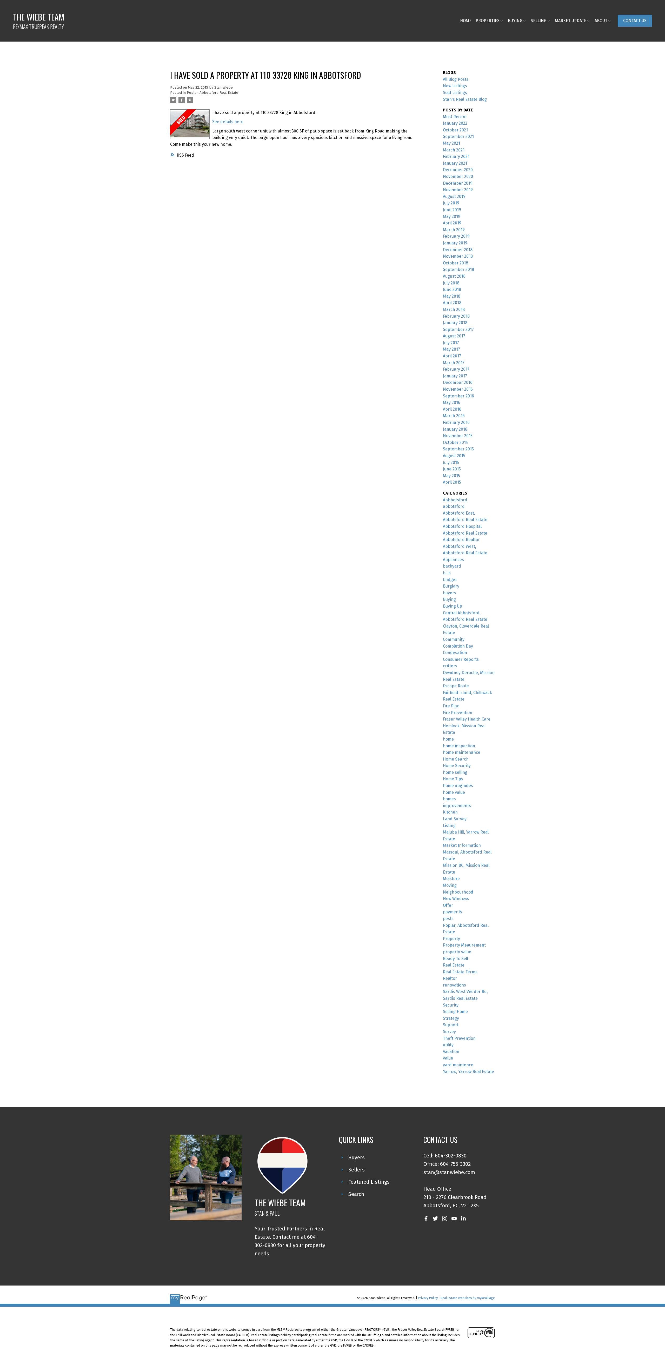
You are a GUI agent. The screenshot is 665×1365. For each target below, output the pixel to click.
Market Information (462, 845)
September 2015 (458, 449)
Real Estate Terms (460, 971)
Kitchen (450, 812)
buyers (449, 592)
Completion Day (458, 646)
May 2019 (451, 216)
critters (450, 665)
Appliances (453, 559)
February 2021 (456, 156)
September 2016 (458, 396)
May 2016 (451, 402)
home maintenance (461, 752)
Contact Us (635, 20)
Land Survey (455, 818)
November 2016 (458, 389)
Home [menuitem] (465, 20)
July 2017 (451, 342)
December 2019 (458, 183)
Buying (449, 599)
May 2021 (451, 143)
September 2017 (458, 329)
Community (453, 639)
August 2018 (454, 276)
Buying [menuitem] (515, 20)
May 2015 (451, 475)
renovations (454, 985)
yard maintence (458, 1064)
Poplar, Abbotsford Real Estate (212, 93)
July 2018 (451, 283)
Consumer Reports (461, 659)
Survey (449, 1031)
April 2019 (452, 223)
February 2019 (456, 236)
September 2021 (458, 136)
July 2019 (451, 203)
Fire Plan (451, 705)
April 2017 (452, 356)
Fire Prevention (457, 712)
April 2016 (452, 409)
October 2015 (455, 442)
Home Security (457, 765)
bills (447, 572)
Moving (450, 885)
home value (454, 792)
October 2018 (455, 263)
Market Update (570, 20)
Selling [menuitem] (539, 20)
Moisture (451, 878)
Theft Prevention (459, 1038)
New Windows (456, 898)
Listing (449, 825)
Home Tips (453, 778)
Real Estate (453, 965)
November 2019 (458, 189)
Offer (448, 905)
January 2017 (455, 376)
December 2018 (458, 249)
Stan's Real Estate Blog (465, 99)
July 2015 (451, 462)
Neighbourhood (458, 892)
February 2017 (456, 369)
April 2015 (452, 482)
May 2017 (451, 349)
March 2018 (454, 309)
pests (448, 918)
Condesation (455, 652)
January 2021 (455, 163)
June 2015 (452, 469)
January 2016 (455, 429)
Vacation (451, 1051)
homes (449, 798)
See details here (227, 121)
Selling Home (455, 1011)
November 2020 (458, 176)
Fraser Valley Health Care (466, 719)
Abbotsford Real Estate (465, 533)
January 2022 (455, 123)
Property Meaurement (464, 945)
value (448, 1058)
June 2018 (452, 289)
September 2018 (458, 269)
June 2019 (452, 209)
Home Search (456, 759)
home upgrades (458, 785)
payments (452, 911)
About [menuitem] (601, 20)
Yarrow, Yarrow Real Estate (468, 1071)
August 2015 (454, 455)
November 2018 (458, 256)
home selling (455, 772)
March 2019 (454, 229)
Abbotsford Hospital (462, 526)
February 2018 (456, 316)
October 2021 (455, 130)
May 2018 (451, 296)
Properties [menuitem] (488, 20)
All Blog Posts (455, 79)
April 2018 (452, 302)
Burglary (451, 586)
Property (451, 938)
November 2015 (458, 435)
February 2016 (456, 422)
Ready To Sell (455, 958)
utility (448, 1044)
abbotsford (454, 506)
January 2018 (455, 322)
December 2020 (458, 169)
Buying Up (452, 606)
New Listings (455, 85)
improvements (457, 805)
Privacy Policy (428, 1298)
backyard (452, 566)
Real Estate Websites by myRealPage (468, 1298)
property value (457, 951)
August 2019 (454, 196)
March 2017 (453, 362)
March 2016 (454, 415)
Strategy (451, 1018)
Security (450, 1005)
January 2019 (455, 243)
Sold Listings (455, 92)
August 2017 (454, 336)
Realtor (450, 978)
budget (450, 579)
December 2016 (458, 382)
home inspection (459, 745)
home (448, 739)
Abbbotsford (455, 499)
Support (450, 1024)
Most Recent (455, 116)
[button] (635, 21)
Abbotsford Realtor (461, 539)
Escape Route (456, 685)
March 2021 (453, 150)
